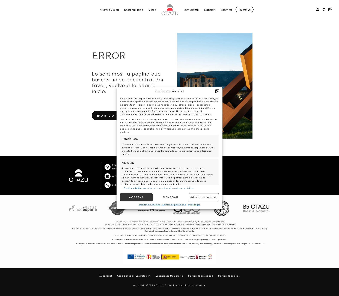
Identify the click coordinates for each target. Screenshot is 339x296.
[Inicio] (170, 10)
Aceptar (136, 197)
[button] (217, 91)
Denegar (171, 197)
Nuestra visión (109, 9)
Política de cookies (149, 205)
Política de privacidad (174, 205)
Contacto (227, 9)
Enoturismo (191, 9)
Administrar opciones (203, 197)
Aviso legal (194, 205)
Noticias (209, 9)
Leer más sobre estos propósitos (175, 188)
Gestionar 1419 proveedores (139, 188)
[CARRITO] (324, 9)
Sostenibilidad (133, 9)
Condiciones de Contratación (133, 275)
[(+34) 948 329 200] (108, 185)
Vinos (152, 9)
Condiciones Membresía (169, 275)
